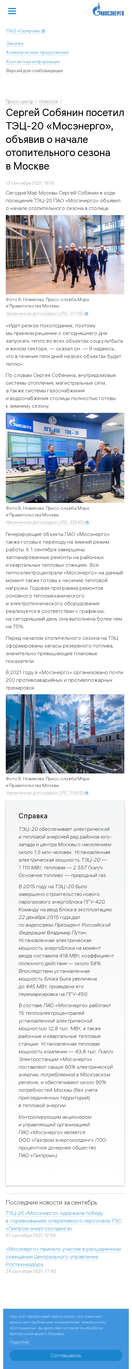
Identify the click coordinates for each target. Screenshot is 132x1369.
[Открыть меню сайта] (12, 10)
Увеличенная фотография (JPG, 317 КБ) (45, 313)
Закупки (14, 43)
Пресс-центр (19, 101)
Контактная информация (33, 61)
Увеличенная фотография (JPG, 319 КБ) (45, 792)
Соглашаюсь (66, 1355)
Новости (48, 101)
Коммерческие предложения (37, 52)
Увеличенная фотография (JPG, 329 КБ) (45, 522)
